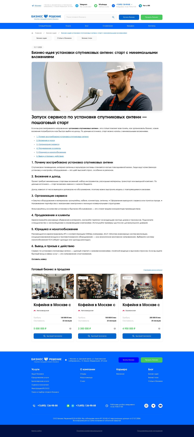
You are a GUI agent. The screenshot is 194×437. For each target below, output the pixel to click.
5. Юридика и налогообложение (51, 152)
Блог (87, 26)
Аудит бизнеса (38, 374)
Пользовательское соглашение (149, 431)
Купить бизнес (129, 17)
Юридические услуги (40, 377)
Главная (38, 33)
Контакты (151, 26)
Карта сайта (37, 431)
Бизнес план (87, 38)
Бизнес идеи (51, 33)
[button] (48, 297)
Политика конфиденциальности (89, 431)
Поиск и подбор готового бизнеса (45, 392)
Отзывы (83, 374)
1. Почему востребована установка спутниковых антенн (62, 137)
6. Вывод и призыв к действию (50, 156)
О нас (82, 381)
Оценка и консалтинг (40, 385)
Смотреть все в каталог (153, 270)
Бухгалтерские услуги (40, 381)
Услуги (68, 26)
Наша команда (86, 377)
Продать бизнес (151, 17)
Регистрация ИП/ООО (40, 388)
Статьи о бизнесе (64, 38)
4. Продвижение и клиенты (48, 148)
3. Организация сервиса (47, 144)
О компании (108, 26)
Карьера (130, 26)
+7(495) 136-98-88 (123, 4)
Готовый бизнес (45, 26)
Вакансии (120, 374)
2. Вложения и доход (45, 140)
